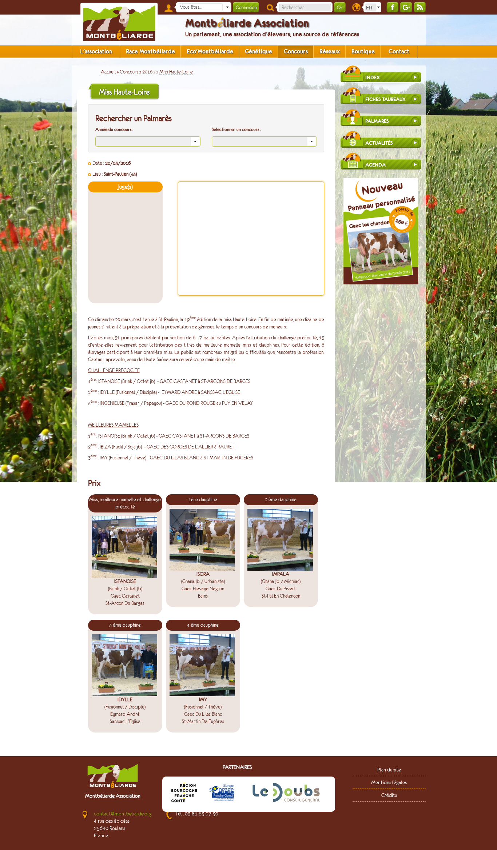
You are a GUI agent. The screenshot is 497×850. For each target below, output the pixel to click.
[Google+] (406, 7)
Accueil (108, 72)
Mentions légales (389, 782)
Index (372, 77)
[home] (119, 23)
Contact (399, 51)
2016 (147, 72)
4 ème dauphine (203, 625)
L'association (96, 51)
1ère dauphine (202, 499)
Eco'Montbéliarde (210, 51)
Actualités (379, 143)
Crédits (389, 795)
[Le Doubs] (286, 794)
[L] (221, 794)
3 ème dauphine (125, 625)
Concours (296, 51)
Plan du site (389, 770)
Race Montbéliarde (150, 51)
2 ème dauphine (281, 499)
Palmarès (377, 121)
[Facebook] (392, 7)
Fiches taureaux (385, 99)
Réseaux (329, 51)
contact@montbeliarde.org (123, 814)
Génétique (258, 51)
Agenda (375, 165)
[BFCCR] (184, 794)
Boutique (363, 51)
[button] (227, 7)
